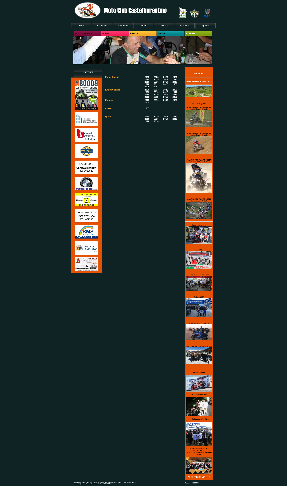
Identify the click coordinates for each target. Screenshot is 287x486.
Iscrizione (184, 25)
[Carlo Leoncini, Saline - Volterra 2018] (199, 243)
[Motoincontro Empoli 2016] (199, 391)
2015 (156, 82)
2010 (165, 84)
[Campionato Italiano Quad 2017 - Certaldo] (199, 192)
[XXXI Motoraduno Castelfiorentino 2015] (199, 473)
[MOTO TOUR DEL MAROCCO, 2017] (199, 339)
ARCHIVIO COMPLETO (199, 477)
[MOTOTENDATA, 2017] (199, 363)
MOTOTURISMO (83, 33)
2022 (165, 90)
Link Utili (164, 25)
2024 (165, 77)
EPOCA (134, 33)
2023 (174, 77)
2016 (147, 82)
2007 (156, 86)
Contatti (143, 25)
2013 (174, 82)
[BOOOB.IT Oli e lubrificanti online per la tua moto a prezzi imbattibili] (86, 109)
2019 (156, 79)
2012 (147, 84)
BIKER (161, 33)
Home (81, 25)
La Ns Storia (123, 25)
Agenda (205, 25)
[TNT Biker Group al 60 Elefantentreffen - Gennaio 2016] (199, 445)
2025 (156, 77)
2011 (156, 84)
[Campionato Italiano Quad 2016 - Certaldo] (199, 218)
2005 (147, 102)
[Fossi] (199, 268)
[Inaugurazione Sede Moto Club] (199, 290)
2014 (165, 82)
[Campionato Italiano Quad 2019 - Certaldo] (199, 126)
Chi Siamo (102, 25)
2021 (174, 90)
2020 (147, 79)
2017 (174, 79)
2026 (147, 77)
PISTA (105, 33)
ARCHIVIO (199, 73)
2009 (174, 84)
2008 (147, 86)
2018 (165, 79)
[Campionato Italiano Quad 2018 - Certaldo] (199, 153)
